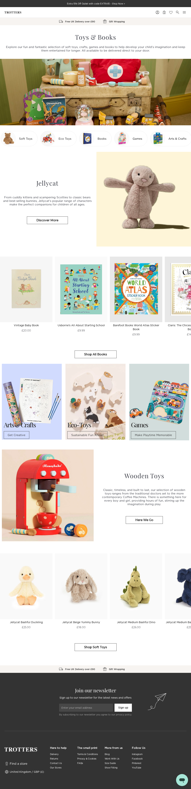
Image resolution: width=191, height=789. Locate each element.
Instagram (137, 754)
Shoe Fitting (111, 767)
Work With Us (112, 758)
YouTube (136, 767)
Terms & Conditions (87, 754)
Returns (54, 758)
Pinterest (136, 763)
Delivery (54, 754)
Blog (107, 754)
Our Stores (56, 767)
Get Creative (16, 435)
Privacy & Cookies (86, 758)
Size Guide (110, 763)
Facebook (137, 758)
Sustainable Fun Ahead (87, 435)
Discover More (47, 220)
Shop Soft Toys (95, 647)
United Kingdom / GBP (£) (27, 771)
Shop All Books (95, 354)
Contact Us (56, 763)
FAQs (80, 763)
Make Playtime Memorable (153, 435)
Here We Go (144, 520)
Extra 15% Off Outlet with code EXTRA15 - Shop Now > (96, 3)
